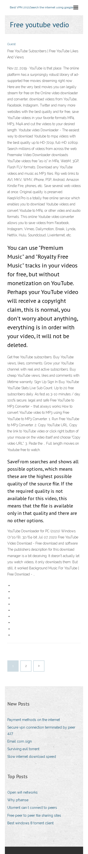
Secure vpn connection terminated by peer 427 (41, 730)
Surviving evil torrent (23, 749)
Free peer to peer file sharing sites (34, 815)
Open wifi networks (22, 792)
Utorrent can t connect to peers (32, 808)
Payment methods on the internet (33, 720)
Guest (11, 44)
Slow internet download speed (31, 757)
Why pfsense (17, 800)
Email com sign (19, 741)
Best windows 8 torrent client (30, 823)
